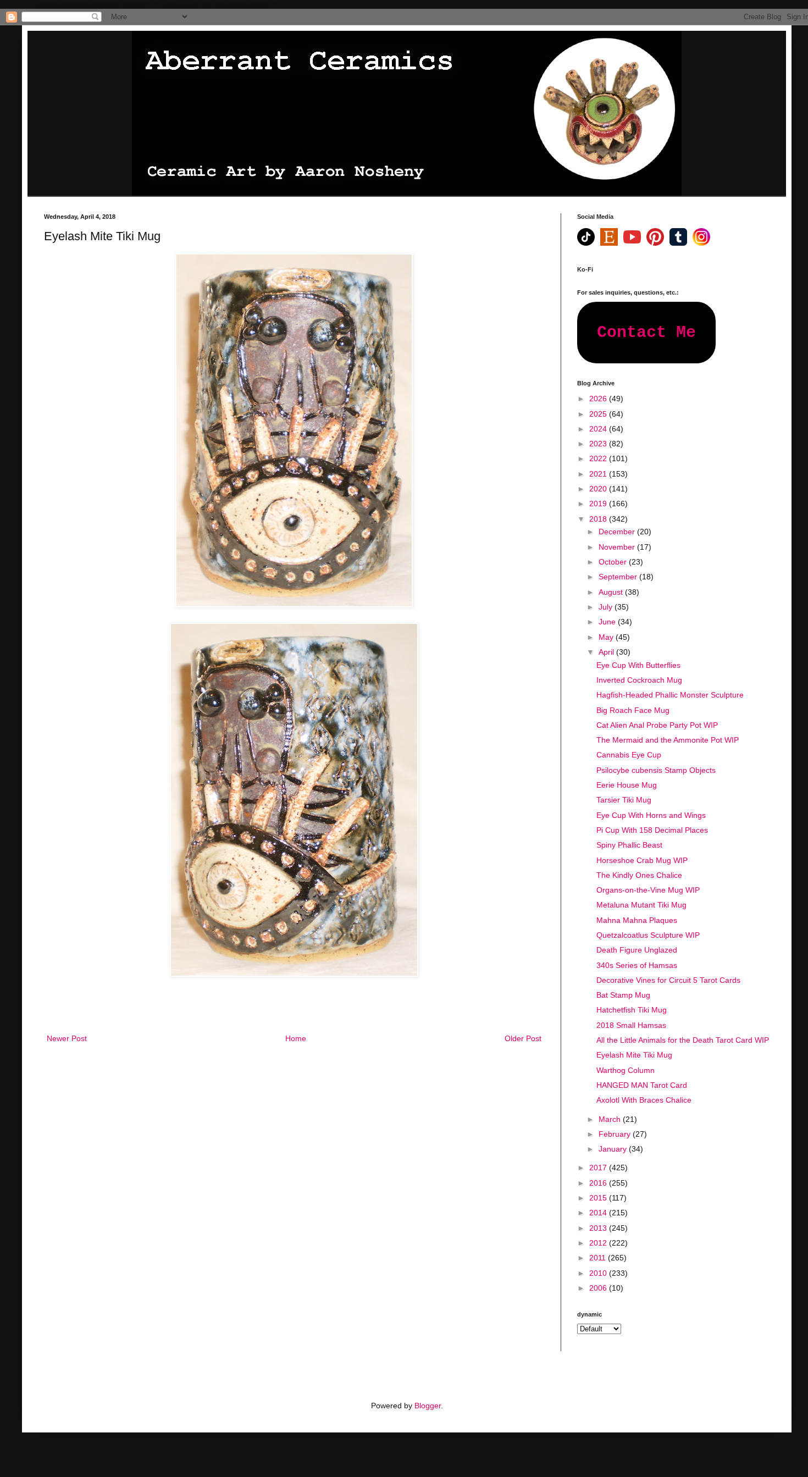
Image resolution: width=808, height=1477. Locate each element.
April (607, 652)
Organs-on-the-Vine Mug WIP (648, 890)
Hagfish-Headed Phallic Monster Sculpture (670, 694)
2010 (599, 1273)
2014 (599, 1212)
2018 (599, 519)
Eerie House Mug (626, 785)
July (607, 606)
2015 (599, 1197)
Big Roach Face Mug (632, 710)
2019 (599, 503)
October (614, 561)
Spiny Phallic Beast (629, 844)
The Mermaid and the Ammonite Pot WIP (667, 739)
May (607, 637)
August (612, 592)
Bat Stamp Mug (623, 995)
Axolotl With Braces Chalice (643, 1100)
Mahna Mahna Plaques (636, 920)
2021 (599, 473)
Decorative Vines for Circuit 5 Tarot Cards (668, 980)
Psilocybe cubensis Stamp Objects (656, 770)
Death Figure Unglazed (636, 949)
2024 (599, 428)
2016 (599, 1183)
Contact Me (646, 332)
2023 (599, 443)
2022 (599, 458)
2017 (599, 1167)
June (608, 621)
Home (295, 1038)
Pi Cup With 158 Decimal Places (652, 830)
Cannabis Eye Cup (628, 754)
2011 (598, 1257)
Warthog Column (625, 1070)
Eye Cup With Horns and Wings (651, 815)
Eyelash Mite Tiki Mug (634, 1054)
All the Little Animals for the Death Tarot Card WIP (682, 1040)
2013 (599, 1228)
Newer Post (67, 1038)
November (618, 547)
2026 (599, 398)
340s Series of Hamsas (636, 965)
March (611, 1119)
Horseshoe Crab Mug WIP (642, 860)
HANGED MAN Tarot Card (641, 1085)
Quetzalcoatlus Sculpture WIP (648, 935)
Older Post (523, 1038)
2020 (599, 488)
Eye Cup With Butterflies (638, 665)
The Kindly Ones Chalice (639, 875)
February (616, 1134)
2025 (599, 414)
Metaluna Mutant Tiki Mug (641, 904)
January (614, 1148)
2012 (599, 1242)
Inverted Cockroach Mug (639, 680)
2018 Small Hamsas (631, 1025)
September (619, 576)
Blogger (427, 1405)
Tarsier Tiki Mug (623, 799)
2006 (599, 1288)
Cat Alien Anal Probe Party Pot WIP (657, 725)
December (618, 531)
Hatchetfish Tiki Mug (631, 1009)
